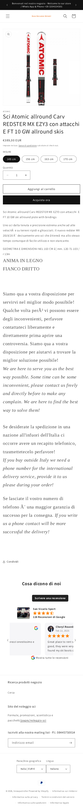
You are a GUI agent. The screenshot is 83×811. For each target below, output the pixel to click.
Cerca (11, 692)
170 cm (68, 159)
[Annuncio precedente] (7, 5)
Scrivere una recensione (50, 598)
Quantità (8, 167)
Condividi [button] (12, 561)
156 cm (30, 159)
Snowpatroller (21, 791)
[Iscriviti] (70, 742)
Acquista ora (41, 200)
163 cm (49, 159)
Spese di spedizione (28, 145)
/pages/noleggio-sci (33, 720)
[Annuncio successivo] (76, 5)
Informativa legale (59, 802)
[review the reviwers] (32, 629)
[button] (7, 16)
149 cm (11, 159)
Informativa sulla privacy (25, 797)
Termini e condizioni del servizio (58, 797)
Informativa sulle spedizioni (32, 802)
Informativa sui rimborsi (64, 791)
